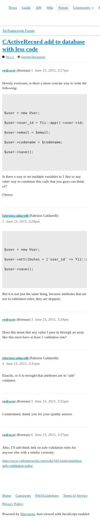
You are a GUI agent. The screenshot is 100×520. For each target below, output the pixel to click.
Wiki (50, 8)
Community (82, 8)
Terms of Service (75, 495)
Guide (26, 8)
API (38, 8)
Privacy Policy (12, 504)
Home (6, 495)
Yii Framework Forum (18, 31)
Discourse (27, 514)
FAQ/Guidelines (47, 495)
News (13, 8)
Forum (63, 8)
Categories (23, 495)
